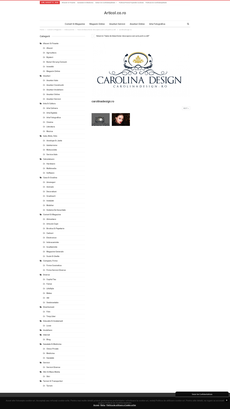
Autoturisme (51, 145)
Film (48, 312)
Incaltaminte (51, 247)
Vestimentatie (52, 302)
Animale (50, 187)
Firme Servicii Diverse (56, 270)
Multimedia (51, 168)
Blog (48, 339)
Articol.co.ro (115, 13)
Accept (96, 405)
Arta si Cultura (49, 103)
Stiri (48, 376)
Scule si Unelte (52, 256)
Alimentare (51, 219)
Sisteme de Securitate (56, 210)
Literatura (50, 127)
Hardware (50, 164)
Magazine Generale (54, 252)
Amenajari (51, 182)
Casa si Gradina (50, 178)
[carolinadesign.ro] (121, 119)
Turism (49, 386)
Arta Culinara (52, 108)
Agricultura (51, 53)
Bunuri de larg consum (56, 62)
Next (185, 108)
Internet (46, 335)
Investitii (50, 67)
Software (50, 173)
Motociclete (51, 150)
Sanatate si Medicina (85, 3)
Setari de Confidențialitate (105, 3)
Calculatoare (48, 159)
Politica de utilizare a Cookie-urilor (121, 405)
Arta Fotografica (157, 24)
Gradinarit (50, 196)
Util (47, 298)
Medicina (50, 353)
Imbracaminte (52, 242)
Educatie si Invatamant (53, 321)
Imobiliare (47, 330)
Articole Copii (52, 224)
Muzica (49, 131)
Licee (48, 326)
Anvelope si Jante (54, 141)
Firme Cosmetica (53, 265)
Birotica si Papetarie (55, 228)
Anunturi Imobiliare (54, 90)
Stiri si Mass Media (51, 372)
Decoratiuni (51, 191)
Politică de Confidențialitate (118, 403)
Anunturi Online (137, 24)
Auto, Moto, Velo (50, 136)
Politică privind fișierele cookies (131, 3)
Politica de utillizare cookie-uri (170, 400)
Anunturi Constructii (55, 85)
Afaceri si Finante (68, 3)
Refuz (102, 405)
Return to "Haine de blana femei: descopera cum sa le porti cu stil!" (122, 36)
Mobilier (50, 205)
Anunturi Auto (52, 80)
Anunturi (46, 76)
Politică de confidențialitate (156, 3)
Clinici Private (52, 349)
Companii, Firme (50, 261)
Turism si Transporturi (53, 381)
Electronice (51, 238)
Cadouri (50, 233)
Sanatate (50, 358)
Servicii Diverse (53, 367)
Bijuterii (49, 57)
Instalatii (50, 201)
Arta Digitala (51, 113)
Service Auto (52, 154)
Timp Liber (51, 316)
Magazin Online (97, 24)
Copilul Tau (51, 279)
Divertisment (48, 307)
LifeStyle (50, 289)
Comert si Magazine (75, 24)
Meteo (49, 293)
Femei (49, 284)
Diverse (46, 275)
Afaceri (49, 48)
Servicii (46, 363)
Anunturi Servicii (117, 24)
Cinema (49, 122)
